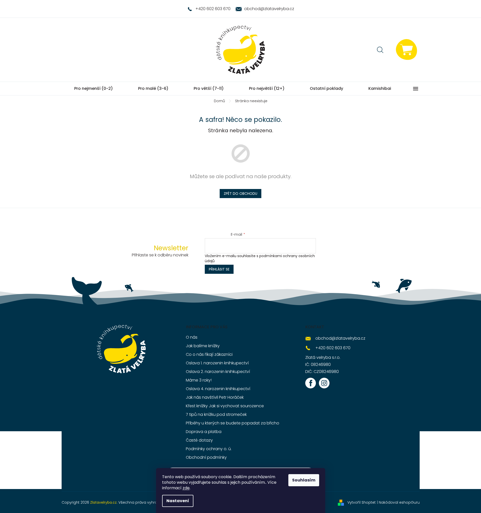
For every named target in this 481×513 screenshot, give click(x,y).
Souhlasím (303, 480)
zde (186, 488)
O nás (191, 337)
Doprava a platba (203, 432)
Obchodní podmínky (206, 457)
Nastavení (177, 501)
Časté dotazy (199, 440)
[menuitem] (93, 89)
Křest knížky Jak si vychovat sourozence (225, 406)
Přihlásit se (219, 269)
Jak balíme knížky (203, 346)
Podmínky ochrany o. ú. (209, 449)
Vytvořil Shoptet (361, 502)
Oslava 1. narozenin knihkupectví (217, 363)
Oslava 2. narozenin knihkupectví (218, 371)
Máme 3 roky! (199, 380)
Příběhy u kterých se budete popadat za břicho (232, 423)
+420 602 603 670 (332, 348)
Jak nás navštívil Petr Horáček (215, 397)
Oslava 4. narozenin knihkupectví (218, 389)
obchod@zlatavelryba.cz (340, 338)
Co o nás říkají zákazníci (209, 354)
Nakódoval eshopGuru (399, 502)
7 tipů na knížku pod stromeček (216, 414)
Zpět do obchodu (240, 193)
